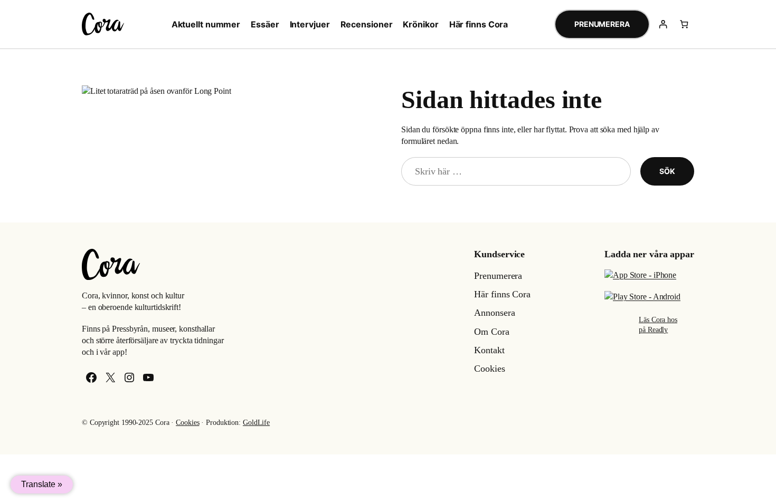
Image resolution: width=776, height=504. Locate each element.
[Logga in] (663, 24)
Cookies (187, 423)
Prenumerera (602, 24)
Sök (667, 171)
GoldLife (256, 423)
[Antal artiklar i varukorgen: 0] (684, 24)
